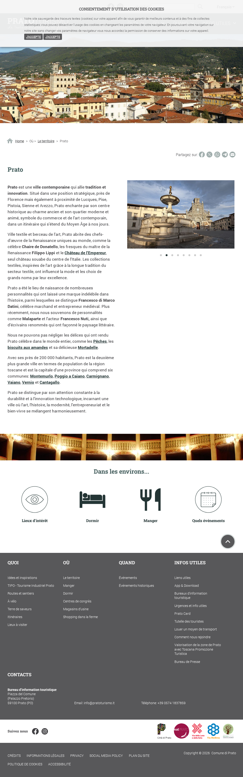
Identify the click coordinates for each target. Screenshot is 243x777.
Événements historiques (136, 585)
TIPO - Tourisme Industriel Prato (31, 585)
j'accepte (33, 37)
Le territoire (46, 141)
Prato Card (182, 613)
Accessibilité (59, 764)
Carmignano (97, 376)
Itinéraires (15, 617)
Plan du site (139, 755)
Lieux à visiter (17, 624)
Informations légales (45, 755)
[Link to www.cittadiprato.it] (164, 737)
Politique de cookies (25, 764)
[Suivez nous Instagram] (45, 731)
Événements (128, 577)
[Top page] (227, 541)
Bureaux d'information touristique (190, 595)
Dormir (68, 593)
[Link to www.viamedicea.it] (213, 737)
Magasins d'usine (76, 609)
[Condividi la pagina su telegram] (225, 154)
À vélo (12, 601)
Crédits (14, 755)
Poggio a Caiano (70, 376)
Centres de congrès (77, 601)
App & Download (186, 585)
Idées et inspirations (22, 577)
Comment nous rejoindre (192, 637)
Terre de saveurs (20, 609)
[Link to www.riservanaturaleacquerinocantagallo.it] (228, 737)
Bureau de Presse (187, 661)
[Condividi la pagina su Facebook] (202, 154)
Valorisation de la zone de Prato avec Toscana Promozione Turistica (197, 649)
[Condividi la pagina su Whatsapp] (217, 154)
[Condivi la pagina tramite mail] (232, 154)
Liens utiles (182, 577)
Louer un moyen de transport (195, 629)
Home (19, 141)
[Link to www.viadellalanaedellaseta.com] (198, 737)
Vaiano (14, 382)
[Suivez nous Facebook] (35, 731)
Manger (69, 585)
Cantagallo (50, 382)
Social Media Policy (106, 755)
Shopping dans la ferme (80, 617)
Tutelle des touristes (189, 621)
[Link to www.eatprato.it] (181, 737)
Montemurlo (41, 376)
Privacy (77, 755)
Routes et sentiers (21, 593)
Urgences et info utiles (190, 605)
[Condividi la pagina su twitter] (209, 154)
